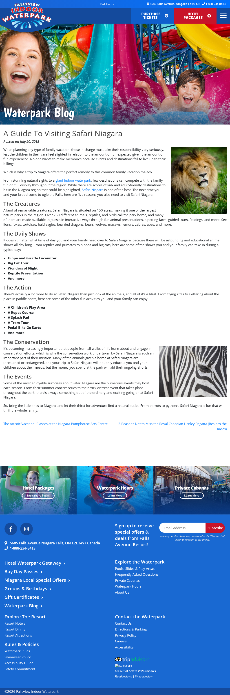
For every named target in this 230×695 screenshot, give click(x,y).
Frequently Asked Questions (136, 574)
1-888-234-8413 (216, 4)
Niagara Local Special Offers (35, 580)
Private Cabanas (127, 580)
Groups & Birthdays (25, 589)
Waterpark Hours (128, 586)
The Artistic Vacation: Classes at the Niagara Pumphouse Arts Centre (55, 423)
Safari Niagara (92, 189)
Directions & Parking (131, 629)
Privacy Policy (125, 635)
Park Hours (107, 4)
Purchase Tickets (150, 15)
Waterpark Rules (17, 651)
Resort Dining (14, 629)
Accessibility (124, 647)
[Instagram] (26, 529)
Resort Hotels (14, 623)
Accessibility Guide (18, 663)
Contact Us (123, 623)
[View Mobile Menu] (223, 16)
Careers (121, 641)
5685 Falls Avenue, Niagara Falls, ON (175, 4)
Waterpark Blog (21, 606)
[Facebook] (10, 529)
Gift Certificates (21, 597)
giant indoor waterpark (73, 180)
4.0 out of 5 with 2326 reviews (135, 671)
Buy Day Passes (21, 571)
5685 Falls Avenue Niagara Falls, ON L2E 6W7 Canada (55, 543)
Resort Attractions (18, 635)
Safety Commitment (19, 669)
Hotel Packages (193, 15)
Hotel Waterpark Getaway (32, 563)
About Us (122, 592)
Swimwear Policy (17, 657)
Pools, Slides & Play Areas (135, 568)
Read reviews (123, 676)
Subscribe (215, 528)
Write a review (144, 676)
